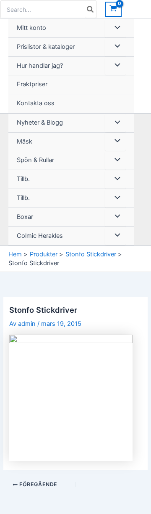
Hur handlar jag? (40, 65)
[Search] (90, 9)
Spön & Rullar (35, 160)
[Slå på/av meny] (115, 28)
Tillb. (23, 179)
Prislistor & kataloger (46, 47)
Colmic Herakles (40, 236)
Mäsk (24, 141)
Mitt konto (31, 28)
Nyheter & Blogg (40, 122)
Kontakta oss (36, 103)
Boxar (25, 217)
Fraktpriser (32, 84)
